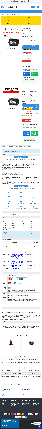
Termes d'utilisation (4, 405)
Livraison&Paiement (18, 146)
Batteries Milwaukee (7, 14)
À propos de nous (4, 403)
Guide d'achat (14, 402)
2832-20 (32, 223)
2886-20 (4, 227)
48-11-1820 (14, 214)
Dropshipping (24, 404)
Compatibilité (10, 146)
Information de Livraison (26, 402)
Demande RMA (14, 405)
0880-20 (13, 219)
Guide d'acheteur (8, 3)
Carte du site (35, 404)
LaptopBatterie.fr (11, 7)
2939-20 (32, 227)
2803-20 (4, 223)
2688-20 (4, 221)
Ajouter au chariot (27, 60)
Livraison (15, 3)
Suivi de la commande (29, 3)
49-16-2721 (5, 229)
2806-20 (13, 223)
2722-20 (13, 221)
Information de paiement (26, 403)
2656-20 (23, 219)
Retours (23, 3)
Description (4, 146)
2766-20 (23, 221)
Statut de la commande (15, 403)
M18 (3, 214)
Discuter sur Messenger (27, 73)
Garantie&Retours (27, 146)
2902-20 (23, 227)
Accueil (2, 14)
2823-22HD (23, 223)
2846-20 (4, 225)
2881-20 (32, 225)
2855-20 (13, 225)
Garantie (13, 319)
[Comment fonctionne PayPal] (28, 414)
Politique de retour (28, 328)
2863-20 (23, 225)
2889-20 (13, 227)
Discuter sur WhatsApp (35, 73)
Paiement (19, 3)
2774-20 (32, 221)
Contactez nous (37, 3)
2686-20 (32, 219)
